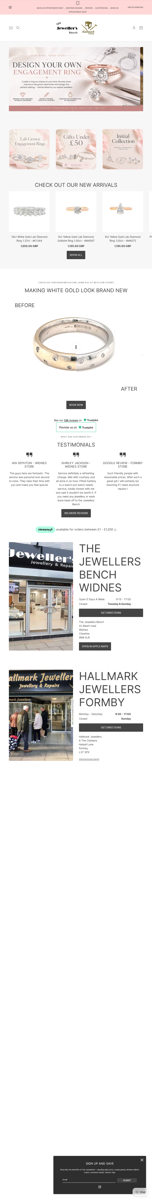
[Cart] (141, 28)
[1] (125, 105)
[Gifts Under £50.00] (76, 149)
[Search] (18, 28)
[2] (130, 105)
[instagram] (10, 7)
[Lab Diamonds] (29, 149)
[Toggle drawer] (11, 28)
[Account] (134, 28)
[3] (135, 105)
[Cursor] (76, 347)
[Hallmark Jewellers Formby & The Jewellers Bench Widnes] (76, 27)
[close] (142, 1160)
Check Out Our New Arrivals (76, 185)
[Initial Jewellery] (122, 149)
